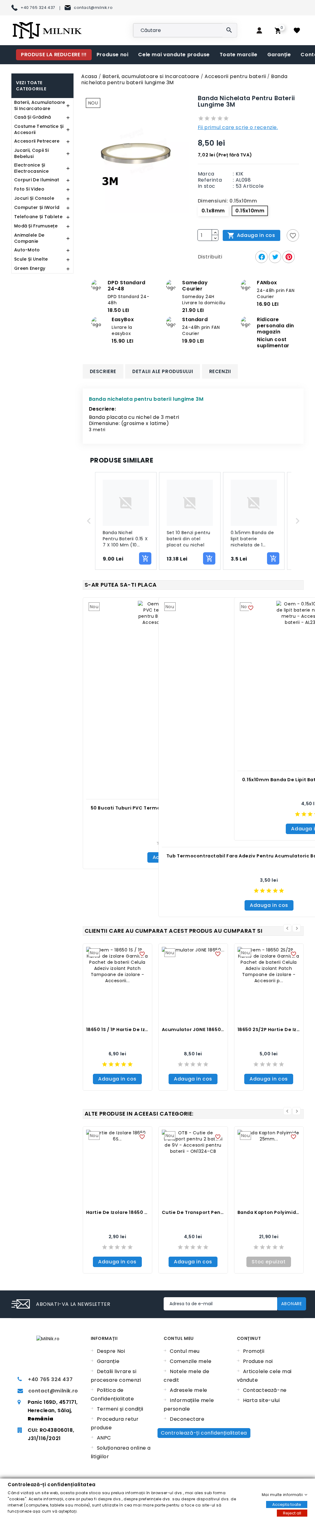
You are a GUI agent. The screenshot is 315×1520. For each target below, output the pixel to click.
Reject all (292, 1513)
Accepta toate (286, 1504)
